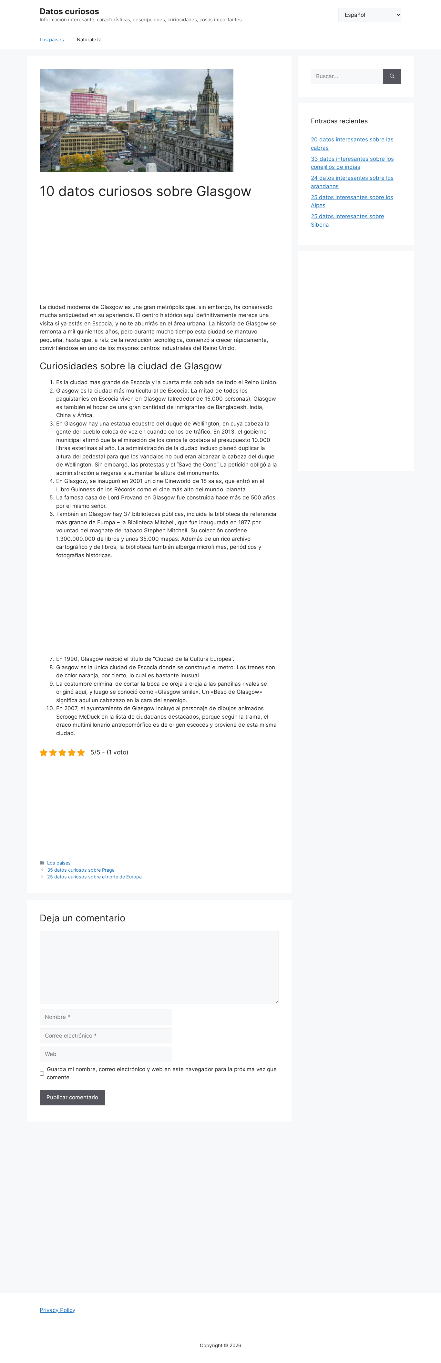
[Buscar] (392, 76)
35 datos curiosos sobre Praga (81, 870)
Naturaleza (89, 39)
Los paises (52, 39)
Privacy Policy (57, 1310)
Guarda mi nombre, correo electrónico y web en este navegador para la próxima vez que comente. (162, 1073)
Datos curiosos (69, 11)
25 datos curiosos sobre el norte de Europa (94, 876)
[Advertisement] (159, 255)
